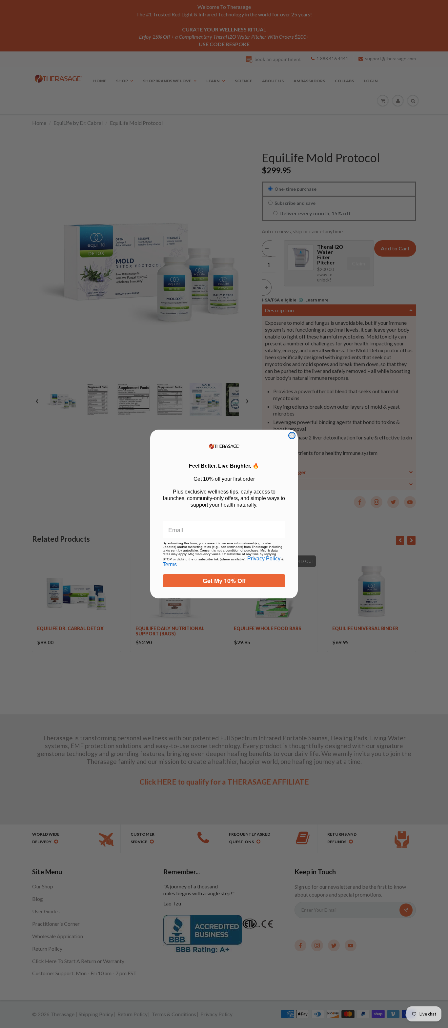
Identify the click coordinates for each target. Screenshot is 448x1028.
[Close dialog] (292, 435)
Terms (170, 564)
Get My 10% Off (224, 580)
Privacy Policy (263, 558)
